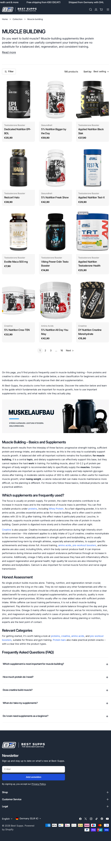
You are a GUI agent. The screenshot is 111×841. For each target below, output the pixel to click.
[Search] (90, 9)
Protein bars (59, 640)
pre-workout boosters (84, 545)
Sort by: (88, 71)
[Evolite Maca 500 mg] (18, 232)
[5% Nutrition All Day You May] (55, 300)
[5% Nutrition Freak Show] (55, 168)
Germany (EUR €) (28, 818)
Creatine (6, 529)
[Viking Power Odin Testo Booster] (55, 232)
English (6, 818)
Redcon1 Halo (11, 197)
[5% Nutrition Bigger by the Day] (55, 99)
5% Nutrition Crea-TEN (17, 329)
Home (5, 19)
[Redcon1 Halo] (18, 168)
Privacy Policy (39, 784)
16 (62, 350)
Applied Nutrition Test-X (91, 197)
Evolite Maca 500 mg (16, 261)
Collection (17, 19)
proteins (32, 508)
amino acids (64, 545)
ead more (10, 52)
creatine (65, 636)
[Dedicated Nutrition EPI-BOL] (18, 99)
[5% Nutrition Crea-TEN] (18, 300)
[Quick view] (31, 83)
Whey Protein (56, 508)
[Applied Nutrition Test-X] (92, 168)
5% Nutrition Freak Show (54, 197)
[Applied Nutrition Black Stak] (92, 99)
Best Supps (17, 825)
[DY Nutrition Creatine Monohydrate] (92, 300)
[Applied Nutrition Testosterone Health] (92, 232)
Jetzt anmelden (33, 777)
